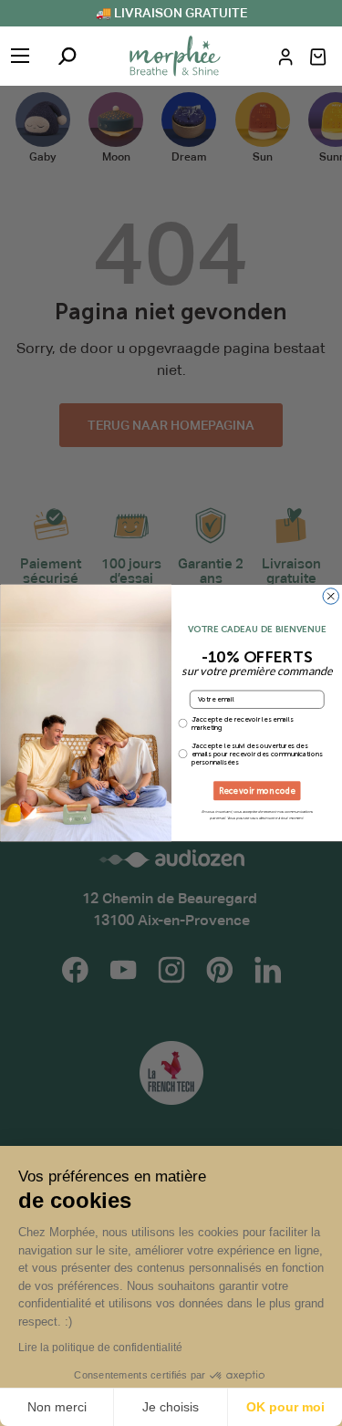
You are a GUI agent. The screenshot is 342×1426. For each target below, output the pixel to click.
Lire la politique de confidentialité (100, 1347)
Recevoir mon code (256, 791)
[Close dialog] (331, 596)
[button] (318, 57)
